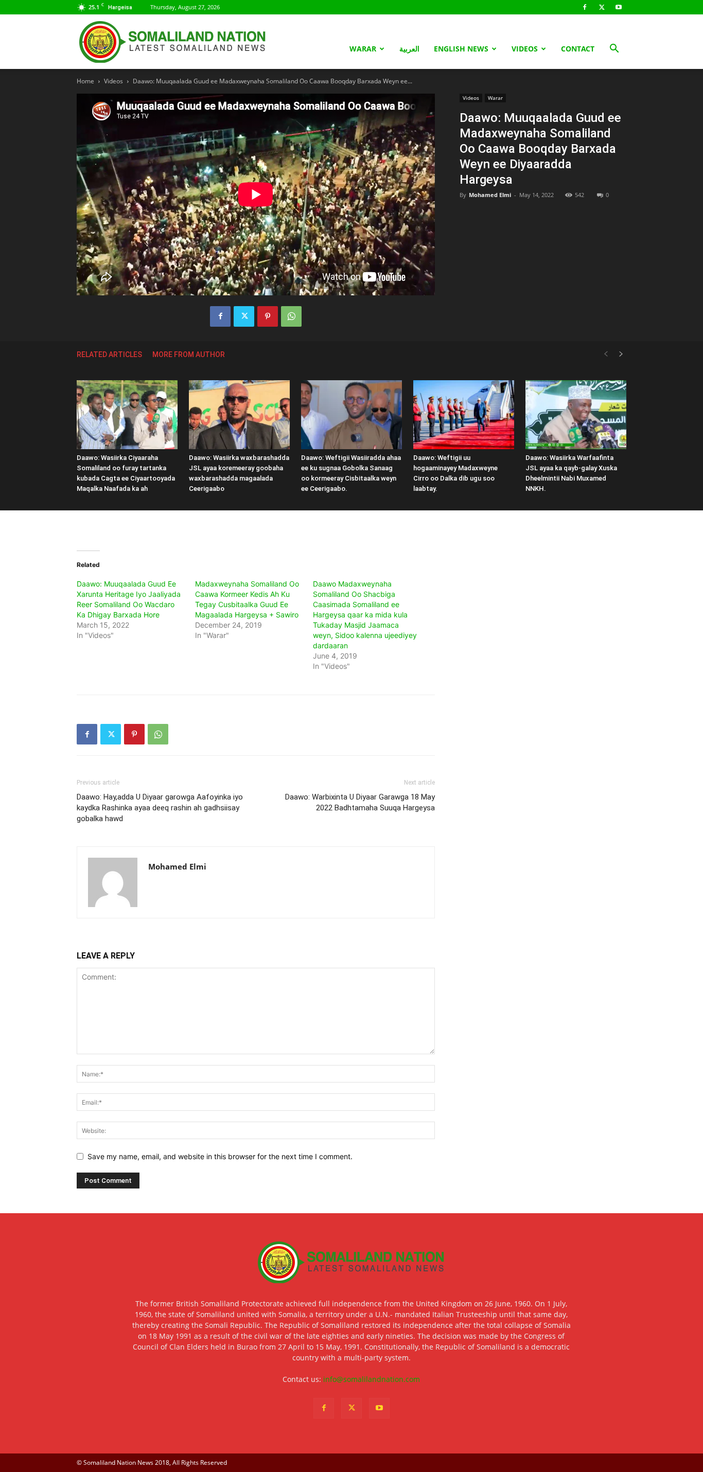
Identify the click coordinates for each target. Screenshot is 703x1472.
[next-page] (621, 354)
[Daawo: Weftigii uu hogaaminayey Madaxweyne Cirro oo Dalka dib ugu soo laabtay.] (463, 415)
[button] (614, 50)
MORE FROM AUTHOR (188, 354)
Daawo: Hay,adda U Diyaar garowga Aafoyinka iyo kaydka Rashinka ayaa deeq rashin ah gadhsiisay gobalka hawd (160, 807)
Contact (577, 49)
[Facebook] (584, 7)
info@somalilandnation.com (371, 1379)
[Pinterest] (267, 316)
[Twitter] (601, 7)
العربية (409, 49)
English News (461, 49)
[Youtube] (618, 7)
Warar (362, 49)
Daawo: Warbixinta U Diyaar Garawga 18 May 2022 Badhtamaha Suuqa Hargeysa (360, 802)
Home (85, 81)
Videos (525, 49)
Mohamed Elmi (490, 195)
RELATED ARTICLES (109, 354)
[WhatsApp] (291, 316)
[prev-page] (606, 354)
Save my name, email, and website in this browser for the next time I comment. (220, 1156)
